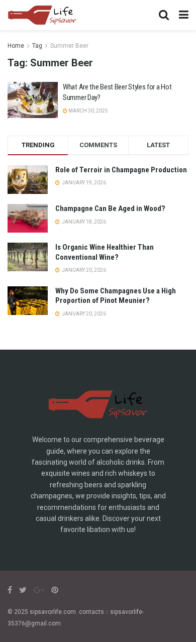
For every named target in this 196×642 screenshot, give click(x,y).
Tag (37, 45)
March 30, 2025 (87, 111)
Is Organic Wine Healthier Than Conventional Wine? (104, 252)
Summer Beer (69, 45)
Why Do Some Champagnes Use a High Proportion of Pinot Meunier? (115, 295)
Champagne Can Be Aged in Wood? (110, 208)
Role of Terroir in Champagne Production (121, 169)
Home (16, 45)
